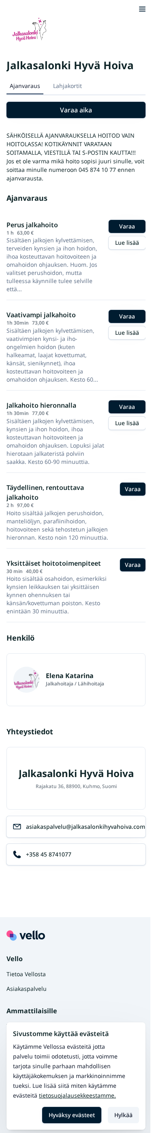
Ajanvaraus (25, 86)
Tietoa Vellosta (26, 974)
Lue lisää (127, 242)
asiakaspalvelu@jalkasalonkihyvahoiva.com (85, 826)
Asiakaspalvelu (26, 988)
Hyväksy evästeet (72, 1115)
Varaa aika (76, 109)
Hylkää (123, 1115)
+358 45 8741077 (48, 854)
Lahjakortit (67, 86)
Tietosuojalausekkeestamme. (77, 1095)
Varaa (127, 226)
